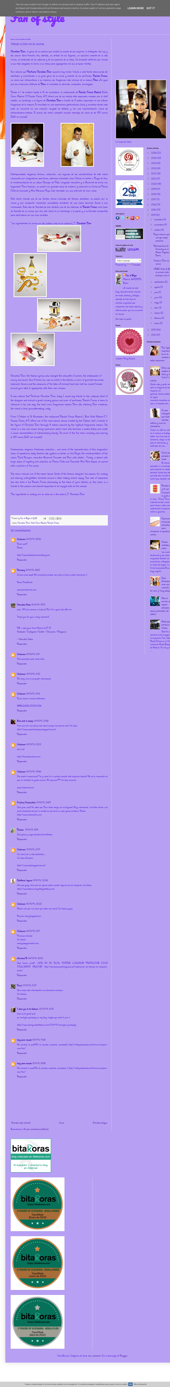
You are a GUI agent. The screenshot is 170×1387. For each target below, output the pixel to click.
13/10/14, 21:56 (41, 720)
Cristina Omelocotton (26, 802)
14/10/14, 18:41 (31, 829)
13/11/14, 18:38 (39, 1063)
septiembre (159, 281)
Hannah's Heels (26, 639)
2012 (153, 334)
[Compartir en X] (55, 518)
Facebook (21, 631)
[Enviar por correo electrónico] (50, 518)
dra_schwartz (94, 1355)
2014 (153, 215)
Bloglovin (62, 631)
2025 (154, 158)
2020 (154, 183)
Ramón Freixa (53, 522)
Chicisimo (51, 631)
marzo (157, 312)
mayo (157, 302)
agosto (157, 287)
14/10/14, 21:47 (33, 849)
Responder (22, 559)
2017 (153, 199)
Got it (150, 8)
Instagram (32, 631)
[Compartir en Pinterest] (60, 518)
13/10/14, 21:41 (33, 654)
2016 (154, 204)
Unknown (21, 539)
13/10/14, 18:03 (33, 539)
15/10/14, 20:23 (33, 903)
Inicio (61, 1122)
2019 (154, 189)
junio (156, 297)
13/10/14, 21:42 (33, 673)
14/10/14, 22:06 (40, 880)
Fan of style (37, 17)
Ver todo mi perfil (123, 319)
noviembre (159, 224)
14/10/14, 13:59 (44, 802)
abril (156, 307)
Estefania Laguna (24, 880)
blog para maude (24, 1039)
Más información (140, 1384)
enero (157, 323)
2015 (154, 209)
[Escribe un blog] (52, 518)
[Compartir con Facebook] (57, 518)
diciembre (159, 219)
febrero (158, 318)
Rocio (19, 985)
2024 (154, 163)
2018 (154, 194)
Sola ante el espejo (25, 720)
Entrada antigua (100, 1122)
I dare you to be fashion (27, 1008)
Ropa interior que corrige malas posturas (161, 237)
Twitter (41, 631)
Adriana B (22, 958)
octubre (158, 229)
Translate (136, 264)
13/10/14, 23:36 (33, 771)
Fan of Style (131, 275)
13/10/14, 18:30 (33, 570)
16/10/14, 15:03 (35, 958)
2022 (154, 173)
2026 (154, 152)
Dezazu (20, 829)
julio (156, 292)
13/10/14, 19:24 (38, 604)
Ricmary (21, 570)
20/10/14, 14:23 (46, 1008)
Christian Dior (24, 522)
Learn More (136, 8)
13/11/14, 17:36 (39, 1039)
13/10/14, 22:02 (33, 744)
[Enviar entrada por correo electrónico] (44, 518)
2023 (154, 168)
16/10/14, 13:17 (33, 931)
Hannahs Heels (24, 604)
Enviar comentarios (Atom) (36, 1129)
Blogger (123, 1355)
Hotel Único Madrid (38, 522)
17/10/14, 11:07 (29, 985)
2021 (153, 178)
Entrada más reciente (20, 1122)
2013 (153, 329)
